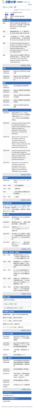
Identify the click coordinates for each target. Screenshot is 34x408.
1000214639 (6, 401)
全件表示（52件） (26, 65)
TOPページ (6, 7)
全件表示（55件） (26, 174)
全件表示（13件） (26, 200)
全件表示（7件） (26, 249)
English (30, 4)
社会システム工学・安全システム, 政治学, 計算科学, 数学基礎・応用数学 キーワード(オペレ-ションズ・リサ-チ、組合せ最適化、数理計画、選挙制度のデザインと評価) (16, 208)
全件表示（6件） (26, 389)
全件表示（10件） (26, 330)
